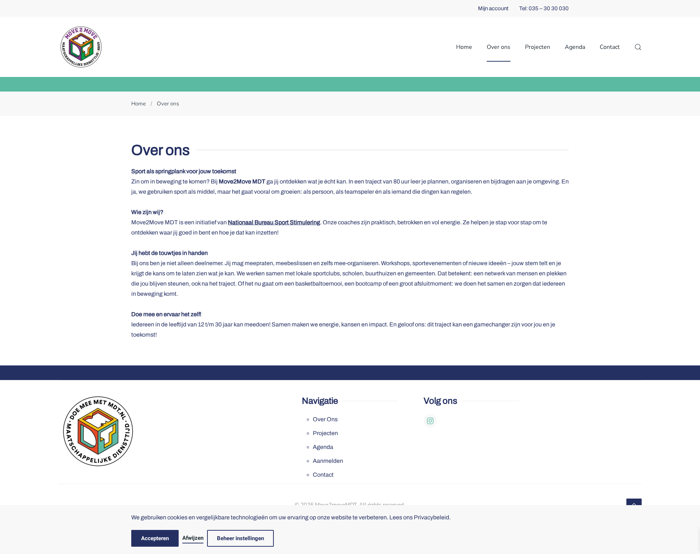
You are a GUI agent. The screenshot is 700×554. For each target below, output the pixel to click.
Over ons (498, 47)
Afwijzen (192, 538)
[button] (638, 47)
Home (464, 47)
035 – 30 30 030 (549, 8)
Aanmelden (328, 461)
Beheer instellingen (240, 538)
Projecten (325, 433)
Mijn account (493, 8)
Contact (610, 47)
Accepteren (155, 538)
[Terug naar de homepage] (81, 47)
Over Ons (325, 419)
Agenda (575, 47)
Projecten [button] (537, 47)
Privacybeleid (431, 517)
